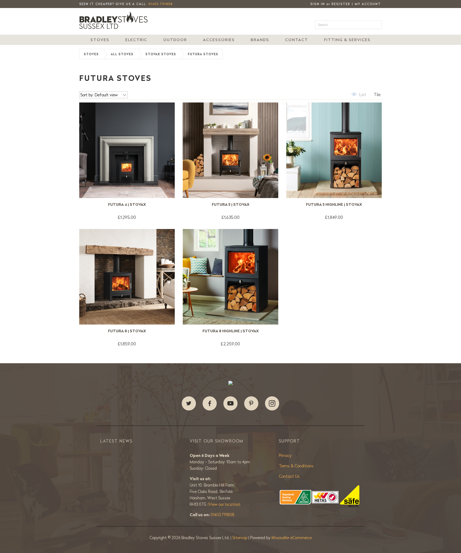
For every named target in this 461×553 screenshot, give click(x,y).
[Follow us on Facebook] (209, 403)
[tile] (373, 94)
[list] (358, 94)
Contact (296, 39)
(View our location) (224, 504)
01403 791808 (160, 4)
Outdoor (175, 39)
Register (341, 4)
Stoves (99, 39)
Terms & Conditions (296, 465)
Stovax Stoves (160, 54)
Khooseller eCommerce (292, 537)
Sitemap (240, 537)
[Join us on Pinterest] (251, 403)
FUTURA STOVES (203, 54)
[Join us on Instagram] (272, 403)
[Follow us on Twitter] (189, 403)
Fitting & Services (347, 39)
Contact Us (289, 476)
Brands (260, 39)
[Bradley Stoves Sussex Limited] (115, 20)
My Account (368, 4)
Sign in (317, 4)
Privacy (285, 455)
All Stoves (122, 54)
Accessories (219, 39)
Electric (136, 39)
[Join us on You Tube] (230, 403)
